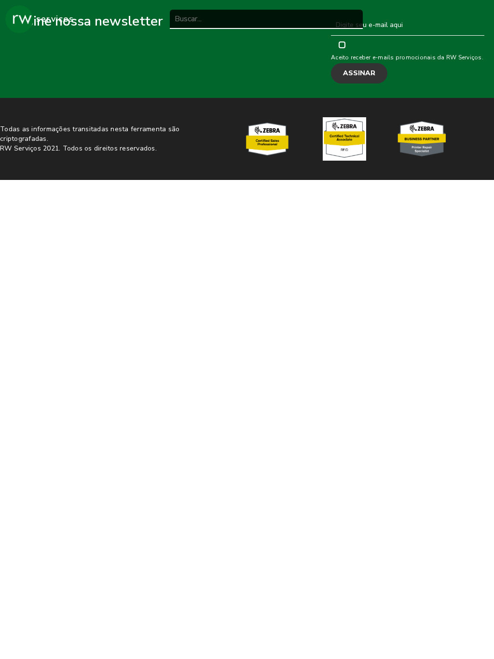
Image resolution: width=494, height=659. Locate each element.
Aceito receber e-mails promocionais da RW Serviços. (407, 57)
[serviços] (19, 19)
